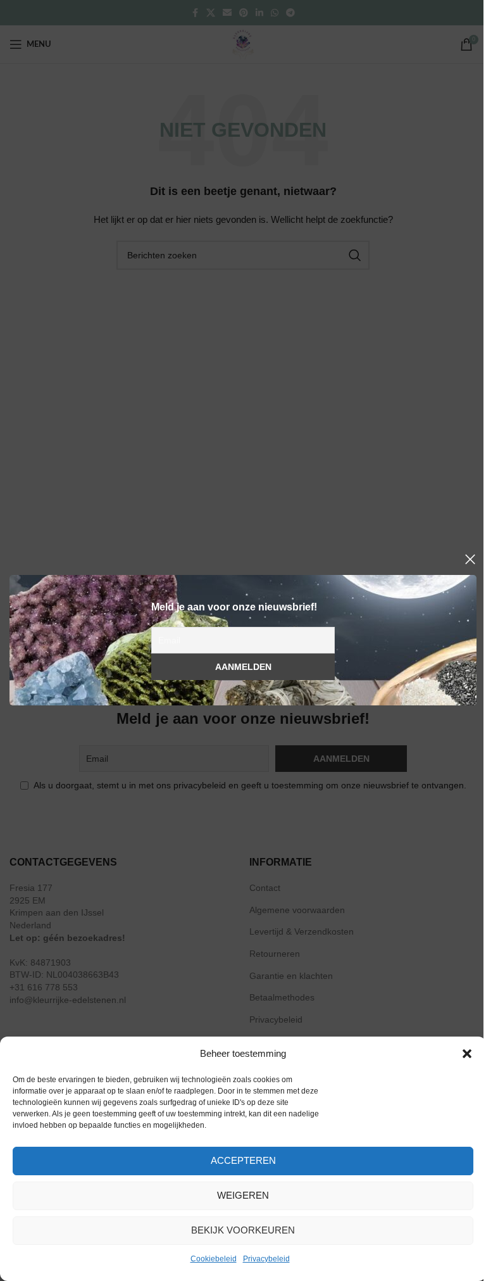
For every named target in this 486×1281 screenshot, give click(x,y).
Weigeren (243, 1195)
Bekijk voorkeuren (243, 1230)
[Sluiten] (470, 559)
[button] (467, 1053)
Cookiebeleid (213, 1258)
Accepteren (243, 1160)
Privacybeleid (266, 1258)
